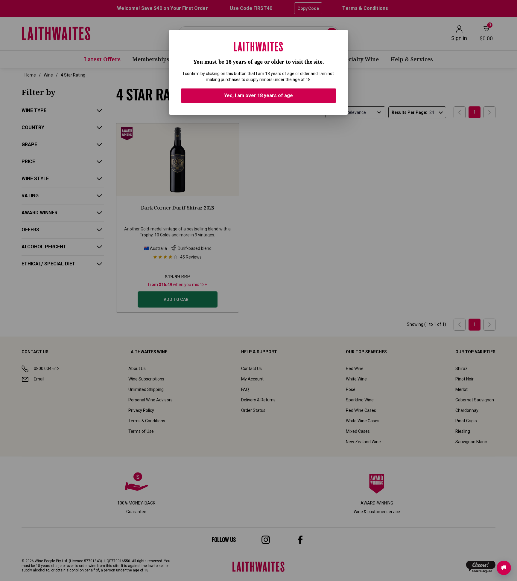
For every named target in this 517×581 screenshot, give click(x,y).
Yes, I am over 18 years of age (258, 95)
